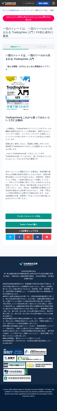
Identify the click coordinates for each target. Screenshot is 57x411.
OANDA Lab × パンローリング (21, 10)
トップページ (29, 3)
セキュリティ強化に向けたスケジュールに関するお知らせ (28, 18)
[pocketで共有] (46, 237)
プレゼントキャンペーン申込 (28, 216)
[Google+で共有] (28, 237)
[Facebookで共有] (19, 237)
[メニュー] (54, 3)
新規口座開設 (43, 3)
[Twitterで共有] (10, 237)
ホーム (5, 10)
